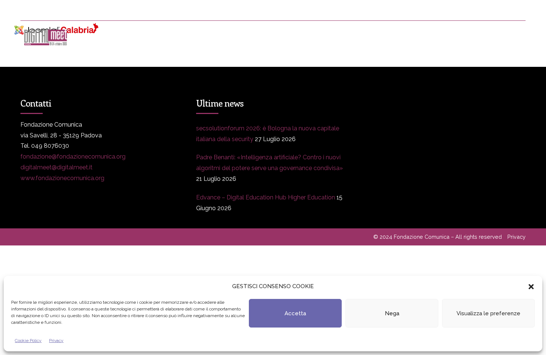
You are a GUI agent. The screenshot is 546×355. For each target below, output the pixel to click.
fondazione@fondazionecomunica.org (73, 156)
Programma (151, 37)
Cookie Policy (28, 340)
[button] (531, 286)
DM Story (273, 37)
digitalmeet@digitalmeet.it (56, 167)
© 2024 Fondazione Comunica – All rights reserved (437, 237)
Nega (392, 313)
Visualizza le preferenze (488, 313)
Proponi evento (374, 37)
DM (102, 37)
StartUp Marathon (499, 37)
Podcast (434, 37)
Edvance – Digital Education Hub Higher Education (265, 197)
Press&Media (213, 37)
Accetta (295, 313)
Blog (319, 37)
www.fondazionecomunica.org (62, 178)
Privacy (56, 340)
